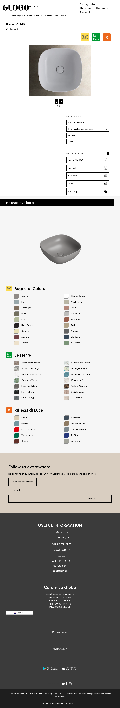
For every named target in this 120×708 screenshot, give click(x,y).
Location (60, 556)
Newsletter (16, 490)
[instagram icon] (70, 683)
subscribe (92, 498)
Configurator (60, 532)
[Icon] (60, 632)
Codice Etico (71, 694)
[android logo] (50, 669)
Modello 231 (59, 694)
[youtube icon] (63, 683)
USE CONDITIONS (31, 694)
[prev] (56, 101)
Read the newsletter (22, 481)
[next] (61, 101)
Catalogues (60, 552)
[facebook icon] (66, 683)
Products (28, 16)
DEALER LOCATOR (60, 561)
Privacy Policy (46, 694)
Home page (16, 16)
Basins (37, 16)
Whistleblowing (85, 694)
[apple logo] (69, 669)
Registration (60, 570)
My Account (60, 566)
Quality (60, 546)
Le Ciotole (47, 16)
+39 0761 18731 (64, 600)
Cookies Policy (15, 694)
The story (60, 539)
